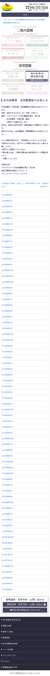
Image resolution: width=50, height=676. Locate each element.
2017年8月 (8, 543)
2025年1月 (8, 265)
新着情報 (6, 638)
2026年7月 (8, 201)
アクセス (6, 661)
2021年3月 (8, 427)
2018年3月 (8, 526)
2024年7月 (8, 299)
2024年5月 (8, 305)
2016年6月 (8, 578)
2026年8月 (8, 195)
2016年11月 (8, 566)
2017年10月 (8, 537)
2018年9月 (8, 508)
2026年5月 (8, 207)
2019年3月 (8, 497)
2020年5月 (8, 450)
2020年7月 (8, 444)
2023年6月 (8, 357)
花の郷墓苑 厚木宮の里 (12, 620)
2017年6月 (8, 549)
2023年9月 (8, 346)
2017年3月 (8, 555)
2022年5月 (8, 392)
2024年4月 (8, 311)
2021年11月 (8, 410)
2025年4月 (8, 259)
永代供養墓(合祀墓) (10, 644)
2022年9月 (8, 386)
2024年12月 (8, 270)
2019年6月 (8, 491)
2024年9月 (8, 288)
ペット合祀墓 (8, 649)
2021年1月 (8, 433)
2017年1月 (8, 560)
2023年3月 (8, 369)
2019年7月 (8, 485)
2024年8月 (8, 294)
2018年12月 (8, 502)
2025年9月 (8, 236)
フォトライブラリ (10, 655)
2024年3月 (8, 317)
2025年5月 (8, 253)
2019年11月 (8, 468)
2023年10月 (8, 340)
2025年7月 (8, 241)
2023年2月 (8, 375)
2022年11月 (8, 381)
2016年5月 (8, 583)
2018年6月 (8, 520)
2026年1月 (8, 224)
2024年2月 (8, 323)
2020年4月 (8, 456)
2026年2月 (8, 218)
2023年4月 (8, 363)
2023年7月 (8, 352)
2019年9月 (8, 479)
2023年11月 (8, 334)
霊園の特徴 (7, 626)
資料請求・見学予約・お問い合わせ (25, 604)
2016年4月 (8, 589)
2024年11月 (8, 276)
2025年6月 (8, 247)
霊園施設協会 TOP (10, 667)
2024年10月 (8, 282)
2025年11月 (8, 230)
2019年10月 (8, 473)
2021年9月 (8, 415)
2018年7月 (8, 514)
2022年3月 (8, 398)
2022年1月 (8, 404)
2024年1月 (8, 328)
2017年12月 (8, 531)
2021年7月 (8, 421)
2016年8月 (8, 572)
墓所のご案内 (8, 632)
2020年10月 (8, 439)
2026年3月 (8, 212)
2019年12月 (8, 462)
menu (25, 15)
